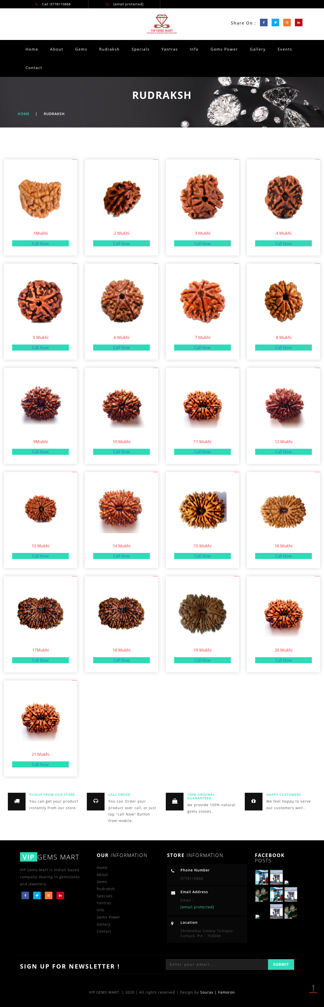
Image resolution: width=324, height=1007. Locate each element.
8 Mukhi (283, 337)
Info (194, 49)
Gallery (258, 49)
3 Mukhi (202, 233)
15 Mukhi (202, 546)
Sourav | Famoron (217, 992)
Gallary (103, 924)
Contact (34, 67)
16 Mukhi (283, 546)
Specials (141, 49)
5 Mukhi (40, 337)
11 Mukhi (202, 441)
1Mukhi (40, 233)
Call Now (40, 243)
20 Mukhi (283, 650)
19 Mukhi (202, 650)
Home (32, 49)
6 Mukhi (121, 337)
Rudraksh (111, 49)
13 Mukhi (40, 546)
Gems (81, 49)
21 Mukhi (40, 754)
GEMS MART (51, 857)
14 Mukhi (121, 546)
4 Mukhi (283, 233)
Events (285, 49)
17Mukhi (40, 650)
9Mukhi (40, 441)
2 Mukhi (121, 233)
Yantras (169, 49)
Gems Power (224, 49)
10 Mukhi (121, 441)
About (56, 49)
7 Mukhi (202, 337)
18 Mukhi (121, 650)
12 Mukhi (283, 441)
